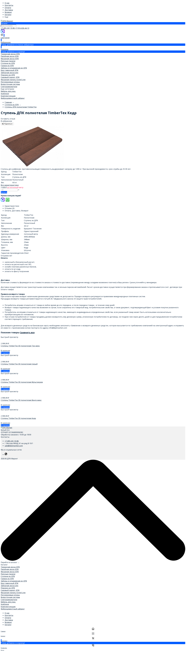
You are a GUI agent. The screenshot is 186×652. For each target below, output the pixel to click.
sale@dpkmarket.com (14, 446)
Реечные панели (8, 61)
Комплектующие (8, 96)
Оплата (8, 7)
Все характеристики (10, 185)
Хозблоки (5, 93)
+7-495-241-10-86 (8, 28)
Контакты (9, 5)
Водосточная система (10, 84)
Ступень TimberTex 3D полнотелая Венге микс (21, 400)
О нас (7, 3)
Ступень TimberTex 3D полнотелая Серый (19, 364)
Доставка (9, 10)
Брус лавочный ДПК (9, 70)
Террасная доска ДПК (10, 54)
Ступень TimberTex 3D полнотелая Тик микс (20, 346)
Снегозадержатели (9, 86)
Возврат (8, 12)
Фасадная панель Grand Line (13, 79)
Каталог (8, 14)
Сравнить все (27, 332)
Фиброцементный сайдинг (13, 98)
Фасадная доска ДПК (10, 58)
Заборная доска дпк (9, 72)
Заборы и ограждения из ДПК (14, 68)
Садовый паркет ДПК (10, 77)
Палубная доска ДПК (10, 56)
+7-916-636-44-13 (22, 28)
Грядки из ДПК (7, 65)
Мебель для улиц (8, 91)
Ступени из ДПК (8, 63)
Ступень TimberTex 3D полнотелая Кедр (18, 418)
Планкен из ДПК (8, 75)
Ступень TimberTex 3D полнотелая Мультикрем (22, 382)
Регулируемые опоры (10, 82)
